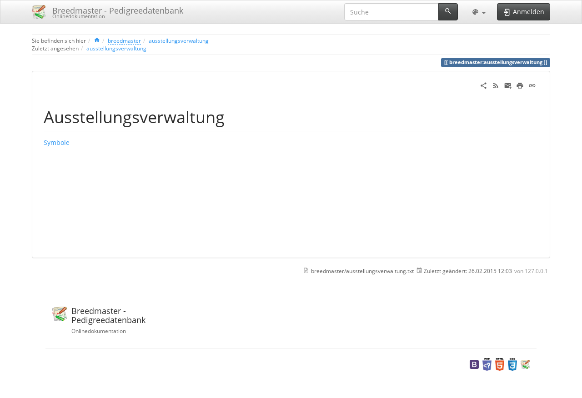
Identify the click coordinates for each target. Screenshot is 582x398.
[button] (478, 11)
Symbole (57, 142)
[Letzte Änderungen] (496, 84)
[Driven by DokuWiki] (525, 363)
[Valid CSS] (512, 363)
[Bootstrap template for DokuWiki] (474, 363)
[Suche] (448, 11)
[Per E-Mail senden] (508, 84)
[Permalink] (532, 84)
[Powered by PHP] (487, 363)
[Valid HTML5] (499, 363)
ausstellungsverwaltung (179, 40)
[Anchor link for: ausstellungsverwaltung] (233, 116)
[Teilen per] (483, 84)
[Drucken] (520, 84)
